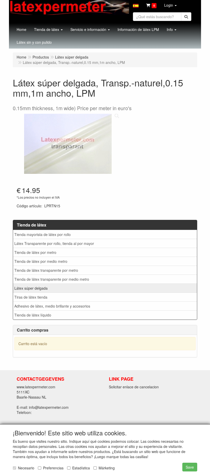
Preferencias (53, 467)
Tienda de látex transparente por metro (46, 270)
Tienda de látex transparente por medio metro (51, 279)
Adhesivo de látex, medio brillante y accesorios (52, 306)
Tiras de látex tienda (30, 297)
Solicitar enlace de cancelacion (134, 386)
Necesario (26, 467)
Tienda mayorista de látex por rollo (42, 234)
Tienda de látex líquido (32, 315)
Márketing (107, 467)
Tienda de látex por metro (35, 252)
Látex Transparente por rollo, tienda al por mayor (54, 243)
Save (190, 467)
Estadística (81, 467)
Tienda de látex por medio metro (40, 261)
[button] (135, 5)
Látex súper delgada (31, 288)
